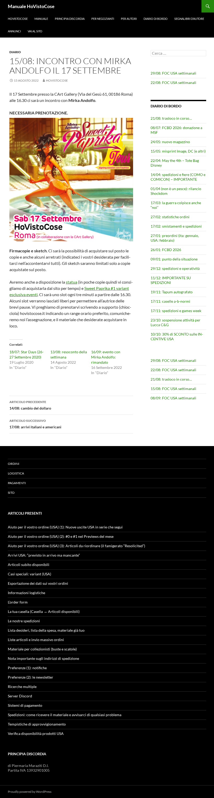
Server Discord (20, 696)
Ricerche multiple (22, 686)
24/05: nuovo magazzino (170, 141)
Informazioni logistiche (26, 592)
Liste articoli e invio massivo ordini (36, 639)
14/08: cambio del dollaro (30, 405)
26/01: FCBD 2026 (166, 249)
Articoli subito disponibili (28, 564)
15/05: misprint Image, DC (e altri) (178, 151)
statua (71, 281)
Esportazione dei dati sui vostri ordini (38, 583)
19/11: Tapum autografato (172, 292)
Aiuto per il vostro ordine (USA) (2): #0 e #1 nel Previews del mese (61, 536)
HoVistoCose (18, 18)
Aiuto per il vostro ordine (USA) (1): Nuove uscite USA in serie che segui (65, 527)
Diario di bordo (156, 18)
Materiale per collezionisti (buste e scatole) (42, 649)
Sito (11, 493)
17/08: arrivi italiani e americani (35, 424)
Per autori (129, 18)
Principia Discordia (70, 18)
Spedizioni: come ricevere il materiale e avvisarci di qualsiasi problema (64, 714)
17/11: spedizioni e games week (176, 310)
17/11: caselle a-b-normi (170, 301)
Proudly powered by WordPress (29, 792)
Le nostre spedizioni (24, 621)
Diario (15, 52)
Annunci (14, 31)
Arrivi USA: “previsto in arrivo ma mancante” (44, 555)
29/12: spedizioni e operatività (175, 268)
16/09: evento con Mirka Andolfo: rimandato (105, 357)
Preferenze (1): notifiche (27, 668)
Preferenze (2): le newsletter (30, 677)
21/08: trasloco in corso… (171, 118)
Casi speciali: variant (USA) (29, 574)
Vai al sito (35, 31)
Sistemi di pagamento (25, 705)
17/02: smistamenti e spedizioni (176, 226)
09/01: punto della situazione (174, 259)
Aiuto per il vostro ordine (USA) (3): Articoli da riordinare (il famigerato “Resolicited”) (76, 546)
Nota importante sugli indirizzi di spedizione (43, 658)
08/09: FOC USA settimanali (173, 398)
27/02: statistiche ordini (170, 217)
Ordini (13, 464)
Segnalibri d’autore (189, 18)
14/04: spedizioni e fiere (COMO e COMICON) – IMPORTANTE (178, 176)
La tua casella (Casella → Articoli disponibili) (44, 611)
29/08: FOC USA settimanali (173, 73)
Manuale (41, 18)
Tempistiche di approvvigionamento (37, 724)
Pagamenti (17, 483)
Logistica (16, 473)
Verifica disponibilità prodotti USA (36, 733)
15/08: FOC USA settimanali (173, 388)
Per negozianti (102, 18)
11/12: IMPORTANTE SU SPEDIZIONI (171, 280)
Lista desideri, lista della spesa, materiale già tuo (46, 630)
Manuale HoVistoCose (31, 6)
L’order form (18, 602)
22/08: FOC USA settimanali (173, 82)
